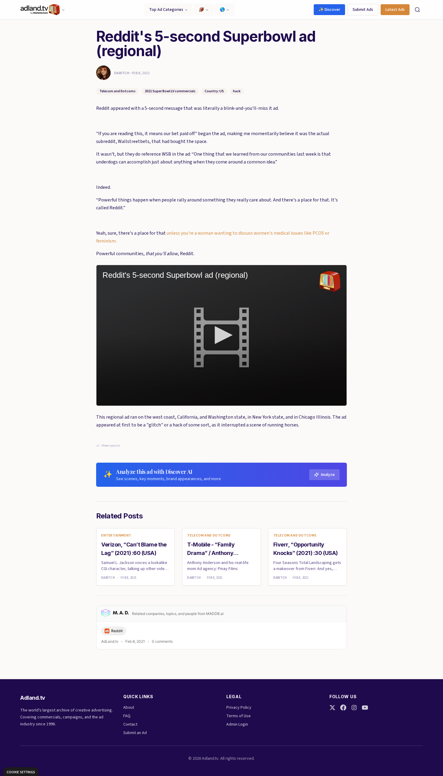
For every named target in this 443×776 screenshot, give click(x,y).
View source (111, 445)
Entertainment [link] (116, 535)
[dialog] (21, 771)
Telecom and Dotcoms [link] (209, 535)
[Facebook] (343, 708)
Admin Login (237, 724)
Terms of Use (238, 716)
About (128, 708)
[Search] (417, 9)
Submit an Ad (135, 733)
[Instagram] (354, 708)
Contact (130, 724)
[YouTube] (365, 708)
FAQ (126, 716)
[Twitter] (332, 708)
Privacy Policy (238, 708)
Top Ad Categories (166, 10)
